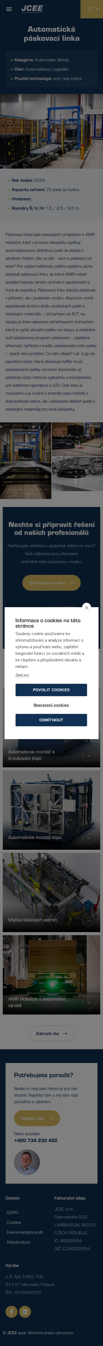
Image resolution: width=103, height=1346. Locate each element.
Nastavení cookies (51, 705)
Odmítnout (51, 720)
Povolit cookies (51, 690)
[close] (86, 607)
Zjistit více (22, 675)
